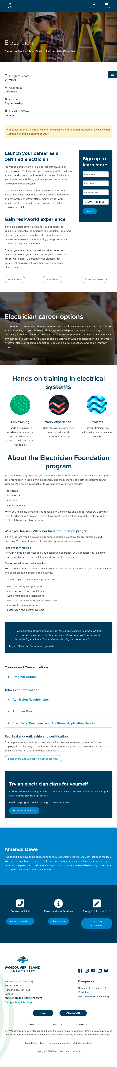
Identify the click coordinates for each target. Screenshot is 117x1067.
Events (34, 1024)
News (43, 1013)
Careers (82, 1024)
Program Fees (23, 711)
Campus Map (13, 1002)
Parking (27, 1002)
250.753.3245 (13, 997)
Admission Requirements (31, 699)
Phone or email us (20, 921)
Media (57, 1024)
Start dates (52, 279)
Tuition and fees (94, 279)
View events (58, 921)
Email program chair (24, 810)
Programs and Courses (15, 51)
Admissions (15, 279)
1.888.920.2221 (33, 997)
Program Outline (25, 677)
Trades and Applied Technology (60, 51)
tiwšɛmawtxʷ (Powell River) (93, 996)
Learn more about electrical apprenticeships (33, 758)
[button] (112, 74)
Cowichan (83, 992)
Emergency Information (59, 1043)
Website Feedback (82, 1043)
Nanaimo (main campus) (92, 988)
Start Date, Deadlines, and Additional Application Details (54, 723)
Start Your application (96, 923)
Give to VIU (73, 1013)
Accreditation (31, 1043)
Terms (43, 1043)
